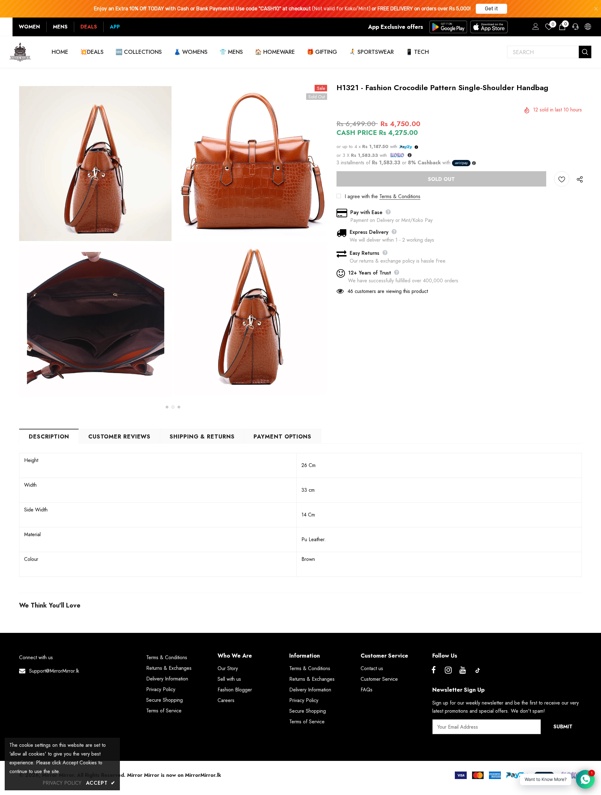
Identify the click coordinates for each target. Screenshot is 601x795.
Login (534, 28)
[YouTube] (463, 670)
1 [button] (167, 407)
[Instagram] (448, 670)
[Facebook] (433, 670)
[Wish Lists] (561, 179)
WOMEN (29, 26)
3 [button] (178, 407)
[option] (95, 242)
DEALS (88, 26)
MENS (60, 26)
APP (115, 26)
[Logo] (20, 52)
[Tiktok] (477, 670)
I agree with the (361, 196)
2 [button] (173, 407)
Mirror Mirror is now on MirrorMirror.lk (174, 775)
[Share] (578, 179)
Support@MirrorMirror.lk (54, 670)
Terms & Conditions (399, 196)
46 (350, 291)
